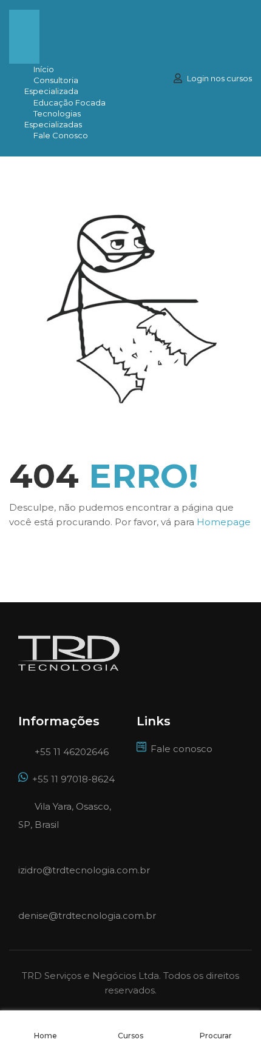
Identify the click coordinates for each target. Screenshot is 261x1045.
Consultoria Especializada (51, 85)
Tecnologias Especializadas (53, 119)
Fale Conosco (60, 135)
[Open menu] (24, 23)
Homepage (224, 522)
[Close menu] (24, 50)
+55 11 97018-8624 (73, 779)
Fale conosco (181, 748)
